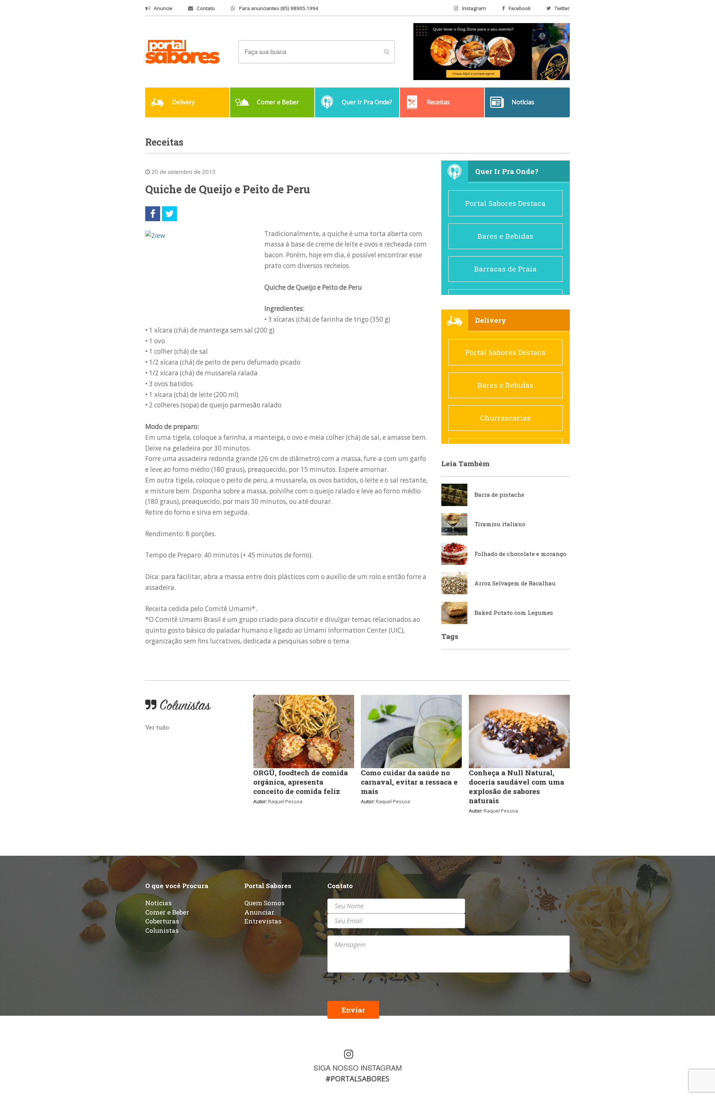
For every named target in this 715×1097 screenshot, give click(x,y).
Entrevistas (263, 921)
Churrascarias (505, 417)
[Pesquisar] (386, 52)
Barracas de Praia (505, 268)
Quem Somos (264, 903)
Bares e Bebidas (505, 236)
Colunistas (162, 930)
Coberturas (162, 921)
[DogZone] (491, 51)
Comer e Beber (167, 912)
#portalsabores (357, 1079)
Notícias (158, 903)
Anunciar (259, 912)
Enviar (353, 1009)
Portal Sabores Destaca (505, 203)
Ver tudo (157, 727)
